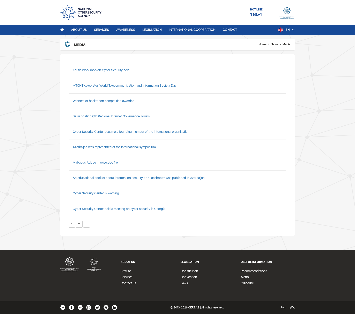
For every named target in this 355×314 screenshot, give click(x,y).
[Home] (62, 30)
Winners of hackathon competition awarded (103, 101)
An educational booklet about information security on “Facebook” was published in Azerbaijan (139, 178)
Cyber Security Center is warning (96, 193)
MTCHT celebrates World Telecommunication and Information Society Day (124, 85)
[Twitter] (97, 307)
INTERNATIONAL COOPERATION (192, 30)
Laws (184, 283)
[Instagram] (80, 307)
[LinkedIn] (114, 307)
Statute (126, 271)
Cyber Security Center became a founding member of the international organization (131, 132)
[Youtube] (106, 307)
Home (262, 44)
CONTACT (230, 30)
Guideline (247, 283)
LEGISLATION (152, 30)
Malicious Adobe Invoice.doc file (95, 162)
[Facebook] (62, 307)
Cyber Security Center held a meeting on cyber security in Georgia (119, 209)
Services (127, 277)
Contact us (128, 283)
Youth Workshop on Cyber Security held (101, 70)
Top (283, 307)
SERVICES (101, 30)
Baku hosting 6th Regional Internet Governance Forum (111, 116)
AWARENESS (125, 30)
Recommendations (254, 271)
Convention (189, 277)
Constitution (189, 271)
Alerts (245, 277)
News (274, 44)
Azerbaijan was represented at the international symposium (114, 147)
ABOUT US (79, 30)
